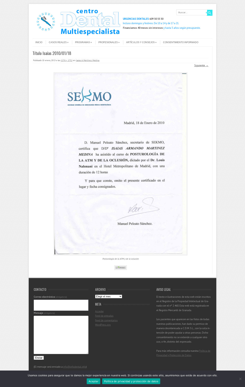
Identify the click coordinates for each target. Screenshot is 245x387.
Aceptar (93, 381)
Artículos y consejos (140, 42)
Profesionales (108, 42)
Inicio (38, 42)
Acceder (99, 311)
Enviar (38, 357)
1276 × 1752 (66, 60)
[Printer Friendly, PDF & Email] (120, 267)
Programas (82, 42)
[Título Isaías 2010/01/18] (120, 163)
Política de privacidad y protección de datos (131, 381)
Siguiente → (201, 65)
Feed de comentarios (106, 320)
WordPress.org (103, 324)
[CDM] (77, 35)
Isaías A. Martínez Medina (87, 60)
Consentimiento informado (180, 42)
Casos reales (58, 42)
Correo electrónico (50, 296)
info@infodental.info (74, 366)
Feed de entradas (104, 315)
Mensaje (44, 313)
